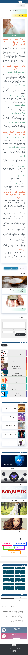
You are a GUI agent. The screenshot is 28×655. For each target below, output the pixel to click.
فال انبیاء (19, 578)
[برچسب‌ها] (20, 597)
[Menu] (26, 1)
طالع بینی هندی (19, 581)
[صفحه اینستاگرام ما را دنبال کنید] (10, 651)
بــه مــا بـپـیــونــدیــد (16, 631)
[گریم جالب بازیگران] (6, 545)
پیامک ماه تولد (7, 584)
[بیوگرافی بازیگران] (20, 549)
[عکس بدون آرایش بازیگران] (20, 545)
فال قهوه (7, 570)
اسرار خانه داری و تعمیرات (19, 5)
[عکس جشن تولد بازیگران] (14, 553)
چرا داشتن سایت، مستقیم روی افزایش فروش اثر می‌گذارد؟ (15, 500)
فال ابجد (19, 573)
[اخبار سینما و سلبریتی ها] (14, 540)
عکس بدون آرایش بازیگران (20, 543)
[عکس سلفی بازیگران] (9, 549)
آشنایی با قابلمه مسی (18, 309)
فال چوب (19, 570)
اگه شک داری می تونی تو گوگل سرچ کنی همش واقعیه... (13, 617)
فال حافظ (19, 576)
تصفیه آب (7, 268)
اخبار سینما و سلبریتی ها (14, 539)
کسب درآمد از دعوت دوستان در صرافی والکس (18, 468)
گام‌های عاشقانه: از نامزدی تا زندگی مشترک (19, 516)
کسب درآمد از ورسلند (23, 484)
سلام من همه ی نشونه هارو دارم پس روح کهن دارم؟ (12, 606)
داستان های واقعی (7, 586)
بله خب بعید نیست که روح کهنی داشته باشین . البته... (12, 602)
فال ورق (7, 568)
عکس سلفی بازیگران (9, 547)
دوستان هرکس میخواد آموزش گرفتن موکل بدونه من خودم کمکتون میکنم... (13, 612)
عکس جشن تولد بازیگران (14, 552)
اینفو (13, 648)
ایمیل (24, 329)
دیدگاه (24, 320)
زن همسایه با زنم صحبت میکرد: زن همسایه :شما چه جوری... (13, 622)
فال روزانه (7, 576)
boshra (20, 15)
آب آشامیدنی (14, 268)
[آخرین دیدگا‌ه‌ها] (7, 597)
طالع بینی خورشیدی (7, 581)
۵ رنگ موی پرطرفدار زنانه (22, 532)
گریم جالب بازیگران (6, 543)
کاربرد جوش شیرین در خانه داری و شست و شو (12, 290)
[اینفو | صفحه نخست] (18, 2)
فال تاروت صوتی (7, 589)
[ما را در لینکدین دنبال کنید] (13, 651)
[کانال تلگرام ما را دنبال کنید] (18, 651)
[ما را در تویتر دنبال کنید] (15, 651)
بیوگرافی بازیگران (20, 547)
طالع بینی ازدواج (19, 584)
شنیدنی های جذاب (18, 589)
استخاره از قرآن (7, 573)
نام (13, 329)
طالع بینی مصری (7, 578)
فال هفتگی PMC (19, 568)
